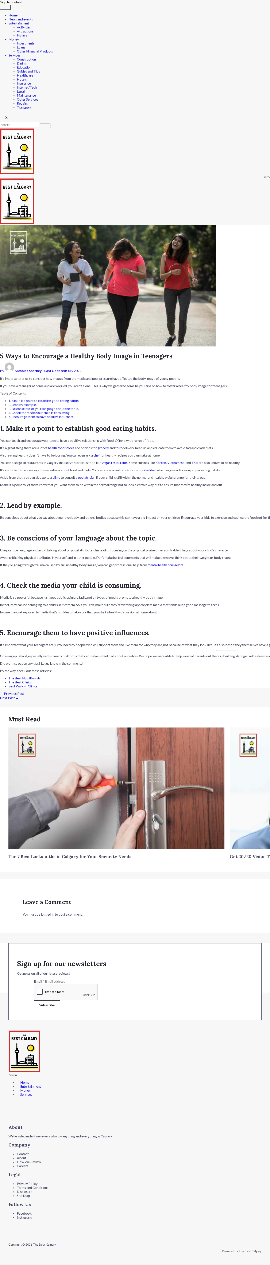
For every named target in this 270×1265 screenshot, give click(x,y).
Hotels (22, 79)
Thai (195, 463)
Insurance (24, 83)
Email (39, 981)
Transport (24, 107)
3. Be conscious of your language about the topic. (43, 409)
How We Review (29, 1162)
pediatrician (86, 477)
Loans (21, 47)
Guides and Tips (28, 71)
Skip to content (11, 2)
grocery (103, 448)
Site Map (23, 1196)
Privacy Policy (27, 1183)
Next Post (9, 698)
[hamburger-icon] (5, 7)
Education (24, 67)
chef (96, 455)
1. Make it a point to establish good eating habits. (44, 401)
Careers (22, 1166)
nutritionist (132, 470)
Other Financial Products (35, 51)
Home (13, 15)
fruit (118, 448)
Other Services (27, 99)
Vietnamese (175, 463)
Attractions (25, 31)
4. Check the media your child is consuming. (39, 413)
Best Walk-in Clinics (23, 686)
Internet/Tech (27, 87)
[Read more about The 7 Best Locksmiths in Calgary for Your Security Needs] (116, 848)
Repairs (22, 103)
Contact (23, 1154)
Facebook (24, 1213)
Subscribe (47, 1005)
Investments (26, 43)
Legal (21, 91)
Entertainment (18, 23)
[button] (102, 1075)
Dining (21, 63)
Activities (24, 27)
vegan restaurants (115, 463)
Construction (26, 59)
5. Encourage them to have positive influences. (41, 417)
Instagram (24, 1217)
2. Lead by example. (22, 405)
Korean (160, 463)
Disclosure (24, 1192)
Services (14, 55)
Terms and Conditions (32, 1188)
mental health (157, 565)
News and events (20, 19)
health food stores (61, 448)
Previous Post (12, 693)
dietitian (150, 470)
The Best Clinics (20, 682)
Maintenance (26, 95)
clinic (56, 477)
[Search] (45, 126)
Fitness (22, 35)
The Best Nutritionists (24, 678)
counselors (175, 565)
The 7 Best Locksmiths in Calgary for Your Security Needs (69, 856)
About (21, 1158)
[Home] (17, 173)
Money (13, 39)
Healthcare (25, 75)
